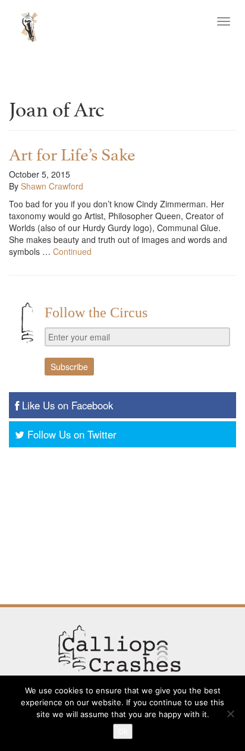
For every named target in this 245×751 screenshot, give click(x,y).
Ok (123, 731)
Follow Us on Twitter (72, 434)
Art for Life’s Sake (72, 152)
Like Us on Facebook (67, 405)
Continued (72, 251)
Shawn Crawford (52, 186)
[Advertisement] (122, 527)
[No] (230, 714)
